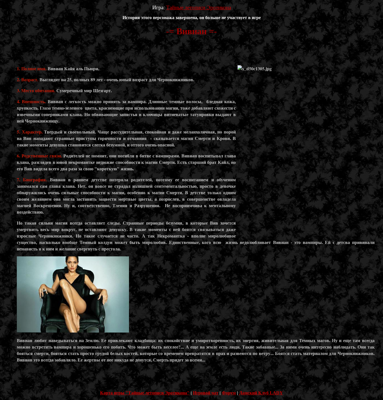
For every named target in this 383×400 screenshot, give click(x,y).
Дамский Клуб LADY (261, 392)
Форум (229, 392)
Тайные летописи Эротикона (198, 7)
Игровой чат (205, 392)
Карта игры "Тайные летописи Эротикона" (145, 392)
